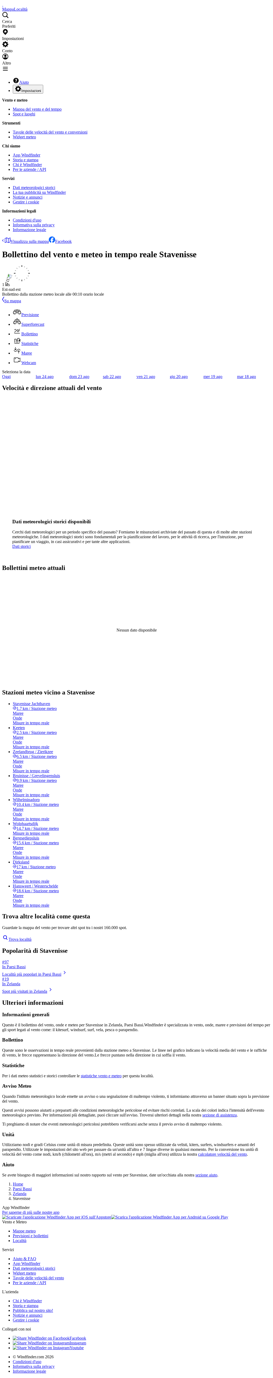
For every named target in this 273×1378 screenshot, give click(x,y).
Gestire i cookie (26, 202)
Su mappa (12, 301)
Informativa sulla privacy (34, 225)
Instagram (78, 1343)
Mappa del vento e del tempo (37, 109)
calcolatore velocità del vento (222, 1154)
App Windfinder (26, 155)
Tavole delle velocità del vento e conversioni (50, 132)
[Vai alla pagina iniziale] (2, 4)
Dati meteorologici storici (34, 187)
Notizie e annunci (27, 197)
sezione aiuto (206, 1175)
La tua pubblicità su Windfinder (39, 192)
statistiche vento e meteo (101, 1076)
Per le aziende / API (29, 169)
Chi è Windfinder (27, 164)
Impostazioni (31, 91)
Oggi (6, 376)
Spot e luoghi (24, 114)
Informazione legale (29, 229)
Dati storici (21, 546)
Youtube (77, 1347)
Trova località (20, 939)
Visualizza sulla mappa (29, 241)
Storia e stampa (25, 160)
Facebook (63, 241)
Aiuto (24, 82)
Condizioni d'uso (27, 220)
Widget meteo (24, 137)
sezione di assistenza (219, 1115)
